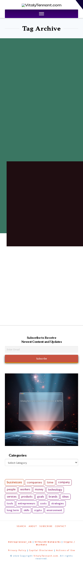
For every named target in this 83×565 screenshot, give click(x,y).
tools (10, 503)
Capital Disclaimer (41, 550)
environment (54, 510)
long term (13, 510)
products (27, 496)
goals (40, 496)
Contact (60, 526)
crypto (38, 510)
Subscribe (46, 526)
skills (26, 510)
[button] (79, 5)
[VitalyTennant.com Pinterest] (44, 532)
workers (25, 489)
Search (21, 526)
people (11, 489)
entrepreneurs (26, 503)
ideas (65, 496)
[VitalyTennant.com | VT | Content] (50, 532)
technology (55, 489)
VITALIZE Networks (48, 542)
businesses (14, 482)
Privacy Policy (17, 550)
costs (43, 503)
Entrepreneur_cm (20, 542)
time (50, 482)
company (64, 482)
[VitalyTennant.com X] (39, 532)
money (39, 489)
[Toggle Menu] (41, 13)
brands (53, 496)
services (12, 496)
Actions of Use (65, 550)
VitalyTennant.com (46, 556)
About (33, 526)
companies (34, 482)
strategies (57, 503)
